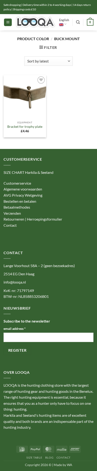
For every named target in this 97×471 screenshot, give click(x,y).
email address (15, 329)
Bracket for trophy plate (24, 126)
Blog (49, 457)
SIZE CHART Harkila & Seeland (28, 172)
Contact (10, 225)
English (64, 20)
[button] (8, 22)
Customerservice (17, 183)
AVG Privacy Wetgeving (23, 195)
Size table (34, 457)
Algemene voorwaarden (23, 189)
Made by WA (63, 465)
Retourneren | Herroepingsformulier (33, 219)
